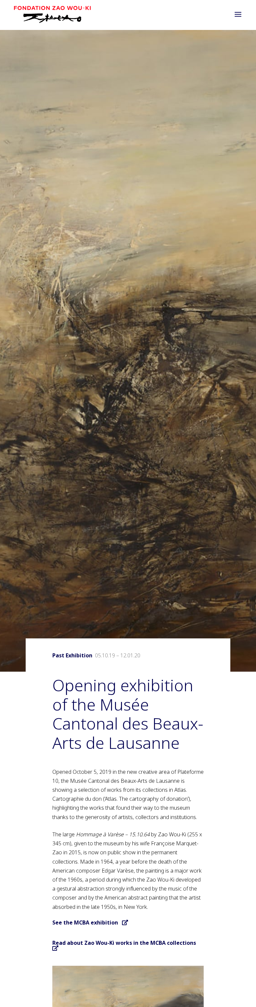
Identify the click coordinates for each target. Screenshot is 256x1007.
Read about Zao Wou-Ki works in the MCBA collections (126, 942)
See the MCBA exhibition (87, 922)
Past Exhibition (72, 655)
